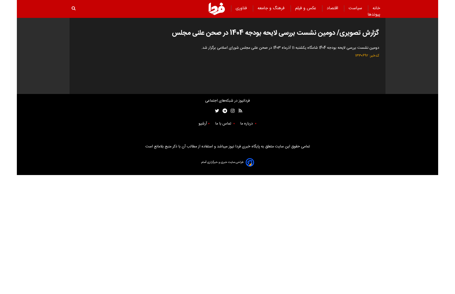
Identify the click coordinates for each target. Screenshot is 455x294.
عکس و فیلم (306, 8)
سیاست (356, 8)
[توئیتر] (216, 110)
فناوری (242, 8)
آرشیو (203, 124)
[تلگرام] (223, 110)
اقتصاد (333, 8)
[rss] (238, 110)
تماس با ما (223, 124)
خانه (376, 8)
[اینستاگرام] (231, 110)
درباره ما (247, 124)
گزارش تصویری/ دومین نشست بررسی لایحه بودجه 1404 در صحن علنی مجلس (275, 33)
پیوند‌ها (374, 14)
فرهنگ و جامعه (272, 8)
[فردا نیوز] (217, 8)
